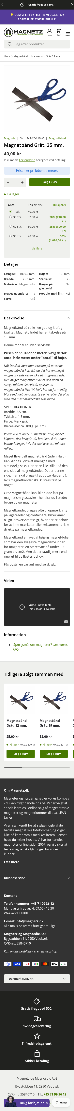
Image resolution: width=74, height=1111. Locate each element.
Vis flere (37, 248)
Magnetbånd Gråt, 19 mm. (50, 723)
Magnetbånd (21, 56)
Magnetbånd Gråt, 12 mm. (17, 723)
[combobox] (37, 44)
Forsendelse (27, 160)
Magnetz (9, 138)
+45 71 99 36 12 (55, 1094)
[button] (58, 32)
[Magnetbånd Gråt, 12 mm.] (21, 700)
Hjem (7, 56)
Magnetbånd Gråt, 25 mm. (45, 56)
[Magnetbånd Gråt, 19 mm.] (54, 700)
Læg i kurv (50, 182)
